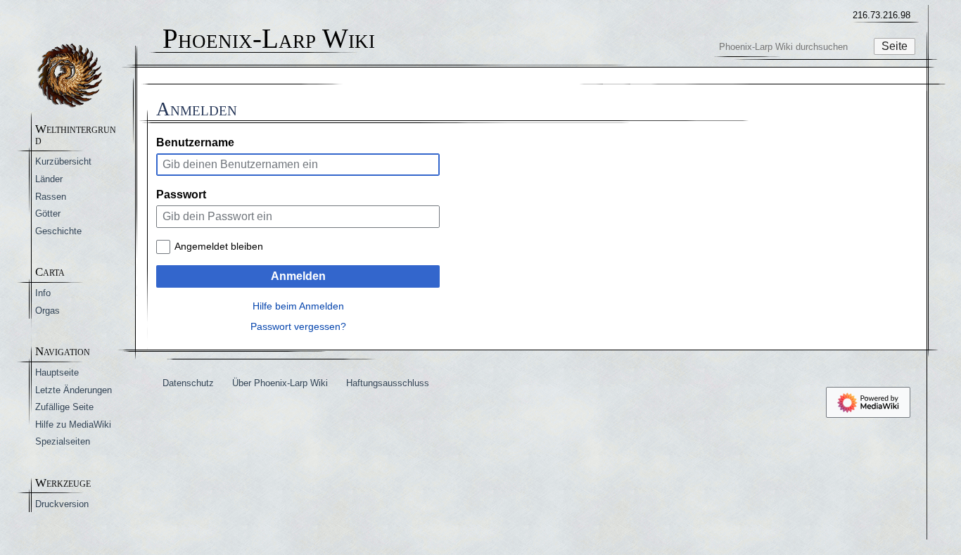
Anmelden (298, 276)
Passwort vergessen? (298, 326)
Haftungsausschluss (387, 383)
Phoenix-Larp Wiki (269, 39)
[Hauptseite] (69, 76)
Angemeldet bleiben (218, 246)
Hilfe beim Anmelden (298, 306)
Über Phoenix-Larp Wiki (280, 383)
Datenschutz (188, 383)
